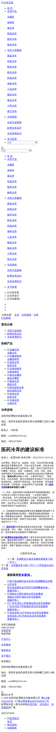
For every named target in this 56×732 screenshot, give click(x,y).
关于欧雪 (12, 139)
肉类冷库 (12, 61)
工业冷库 (12, 89)
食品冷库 (12, 100)
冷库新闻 (12, 117)
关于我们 (6, 656)
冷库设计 (44, 704)
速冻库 (10, 28)
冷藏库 (10, 17)
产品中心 (6, 639)
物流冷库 (12, 44)
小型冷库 (12, 105)
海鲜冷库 (12, 83)
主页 (16, 315)
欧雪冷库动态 (14, 128)
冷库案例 (6, 644)
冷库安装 (32, 704)
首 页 (10, 8)
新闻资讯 (6, 650)
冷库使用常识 (14, 133)
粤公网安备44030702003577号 (33, 701)
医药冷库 (12, 39)
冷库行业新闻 (14, 122)
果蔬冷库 (12, 55)
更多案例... (25, 574)
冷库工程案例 (14, 50)
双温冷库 (12, 33)
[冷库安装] (7, 2)
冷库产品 (12, 11)
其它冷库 (12, 111)
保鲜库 (10, 22)
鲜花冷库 (12, 72)
